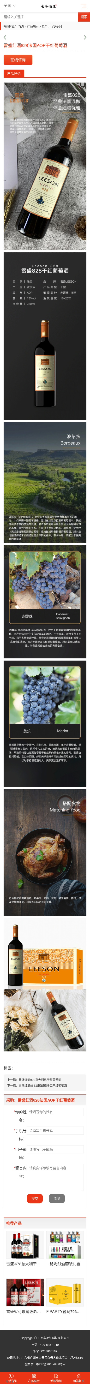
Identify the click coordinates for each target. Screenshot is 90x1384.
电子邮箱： (20, 1153)
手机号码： (20, 1134)
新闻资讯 (56, 1381)
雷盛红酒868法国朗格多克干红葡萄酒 (43, 1085)
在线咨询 (18, 59)
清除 (57, 1198)
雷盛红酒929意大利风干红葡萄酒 (40, 1080)
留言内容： (20, 1172)
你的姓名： (20, 1116)
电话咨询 (11, 1381)
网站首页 (78, 1381)
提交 (34, 1198)
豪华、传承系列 (52, 26)
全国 (7, 5)
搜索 (84, 17)
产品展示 (33, 26)
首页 (21, 26)
